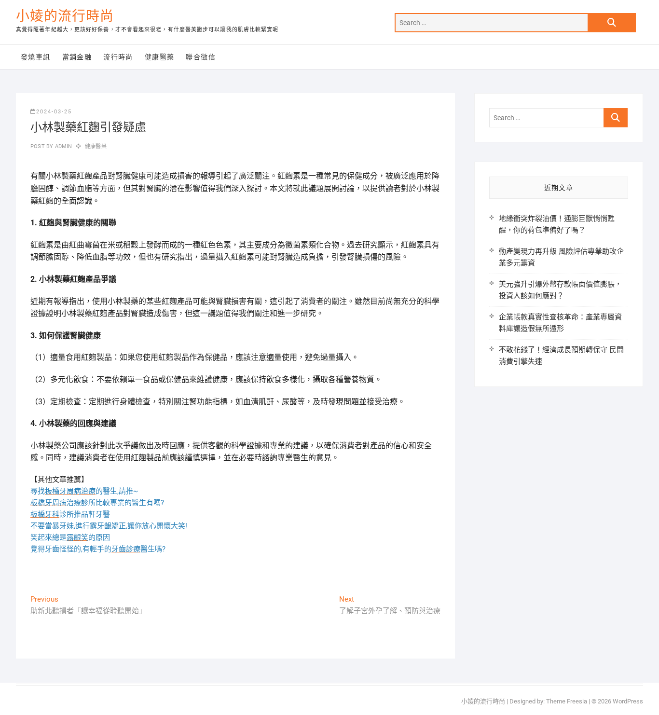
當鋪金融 (77, 57)
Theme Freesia (566, 701)
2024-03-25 (54, 112)
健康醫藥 (160, 57)
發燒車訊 (36, 57)
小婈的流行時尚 (65, 16)
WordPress (628, 701)
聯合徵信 (201, 57)
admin (62, 146)
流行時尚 (118, 57)
